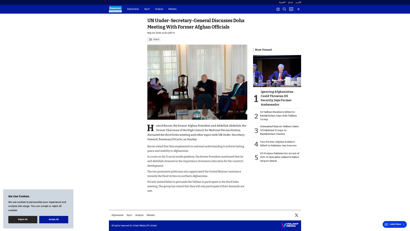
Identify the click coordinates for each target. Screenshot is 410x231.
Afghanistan (133, 9)
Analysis (159, 9)
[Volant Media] (290, 225)
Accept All (54, 219)
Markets (172, 9)
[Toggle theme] (298, 9)
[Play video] (291, 9)
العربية (282, 2)
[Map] (278, 9)
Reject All (23, 219)
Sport (147, 9)
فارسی (298, 2)
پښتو (290, 2)
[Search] (284, 9)
